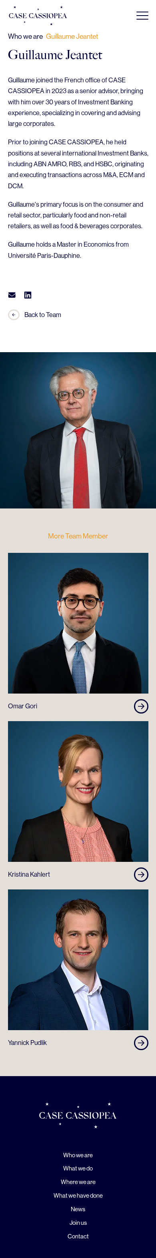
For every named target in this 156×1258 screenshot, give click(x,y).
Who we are (78, 1155)
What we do (78, 1168)
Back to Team (42, 315)
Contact (78, 1236)
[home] (78, 1116)
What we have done (78, 1195)
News (78, 1209)
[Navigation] (142, 16)
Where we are (78, 1181)
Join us (78, 1222)
